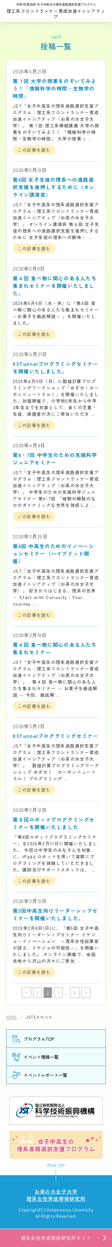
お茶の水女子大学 (56, 1195)
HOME (11, 1017)
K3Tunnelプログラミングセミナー (55, 735)
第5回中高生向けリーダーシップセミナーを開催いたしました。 (55, 914)
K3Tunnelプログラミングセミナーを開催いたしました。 (55, 367)
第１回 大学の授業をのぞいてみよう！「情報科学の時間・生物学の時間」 (55, 88)
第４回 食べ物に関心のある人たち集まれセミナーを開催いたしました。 (55, 285)
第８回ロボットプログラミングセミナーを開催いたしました (54, 823)
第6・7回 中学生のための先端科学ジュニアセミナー (55, 458)
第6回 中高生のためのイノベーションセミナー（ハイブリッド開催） (53, 553)
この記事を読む (34, 150)
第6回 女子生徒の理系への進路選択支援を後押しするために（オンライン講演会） (54, 187)
